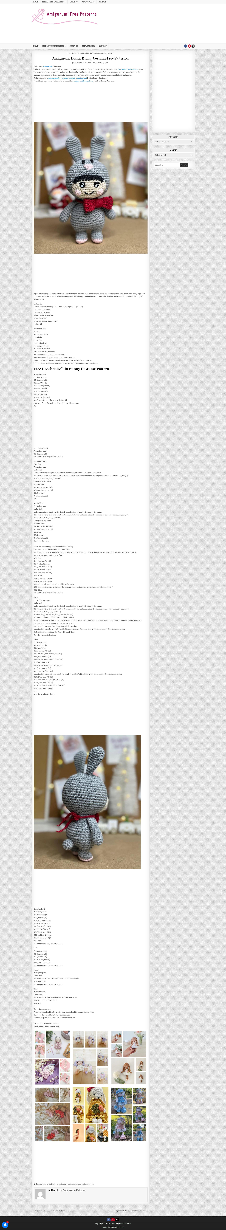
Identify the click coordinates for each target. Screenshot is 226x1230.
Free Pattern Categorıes (53, 2)
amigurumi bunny (83, 53)
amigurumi (72, 53)
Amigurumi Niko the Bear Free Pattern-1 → (131, 1211)
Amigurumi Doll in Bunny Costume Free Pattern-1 (90, 58)
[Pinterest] (189, 46)
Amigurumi (82, 78)
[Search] (193, 46)
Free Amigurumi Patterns (83, 62)
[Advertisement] (147, 23)
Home (35, 2)
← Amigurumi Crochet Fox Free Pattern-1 (49, 1211)
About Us (74, 2)
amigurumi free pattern (97, 53)
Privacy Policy (88, 2)
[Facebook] (185, 46)
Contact (102, 2)
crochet (110, 53)
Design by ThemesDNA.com (113, 1227)
